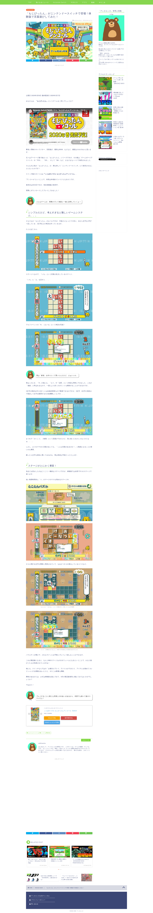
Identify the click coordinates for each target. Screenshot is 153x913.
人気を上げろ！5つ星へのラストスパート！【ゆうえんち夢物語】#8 (118, 140)
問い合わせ (34, 904)
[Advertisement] (59, 79)
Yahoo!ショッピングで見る (52, 722)
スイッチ (42, 732)
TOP (30, 2)
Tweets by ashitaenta (105, 157)
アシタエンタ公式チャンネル (40, 896)
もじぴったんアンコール (33, 732)
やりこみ (102, 2)
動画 (93, 2)
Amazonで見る (52, 718)
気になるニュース (42, 2)
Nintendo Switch (59, 2)
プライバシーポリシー (38, 900)
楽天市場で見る (69, 718)
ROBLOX (74, 2)
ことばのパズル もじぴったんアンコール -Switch (60, 710)
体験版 (48, 732)
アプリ (84, 2)
